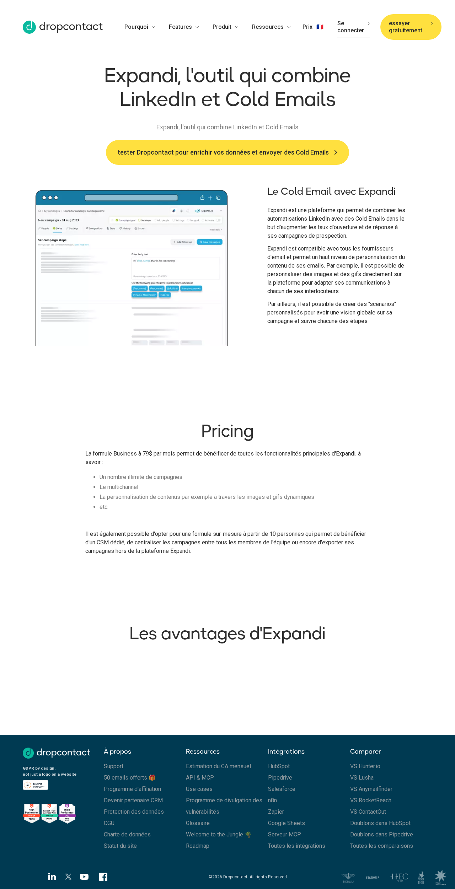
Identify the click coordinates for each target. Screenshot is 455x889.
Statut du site (120, 845)
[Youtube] (87, 876)
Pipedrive (280, 777)
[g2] (63, 812)
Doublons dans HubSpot (380, 823)
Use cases (199, 789)
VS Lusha (362, 777)
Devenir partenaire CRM (133, 800)
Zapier (276, 811)
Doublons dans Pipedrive (381, 834)
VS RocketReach (370, 800)
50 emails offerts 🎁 (130, 777)
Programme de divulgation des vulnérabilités (224, 806)
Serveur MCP (284, 834)
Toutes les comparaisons (381, 845)
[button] (144, 27)
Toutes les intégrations (296, 845)
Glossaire (198, 823)
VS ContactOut (368, 811)
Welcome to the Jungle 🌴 (219, 834)
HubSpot (279, 766)
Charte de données (127, 834)
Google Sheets (286, 823)
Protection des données (134, 811)
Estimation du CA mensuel (218, 766)
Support (113, 766)
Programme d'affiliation (132, 789)
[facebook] (103, 876)
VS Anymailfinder (371, 789)
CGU (109, 823)
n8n (272, 800)
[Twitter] (68, 876)
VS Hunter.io (365, 766)
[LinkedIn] (50, 877)
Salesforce (281, 789)
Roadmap (197, 845)
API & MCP (200, 777)
